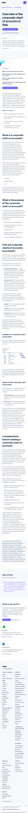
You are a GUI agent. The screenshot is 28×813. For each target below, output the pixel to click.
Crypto (4, 690)
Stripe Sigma (5, 721)
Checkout (4, 684)
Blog (3, 767)
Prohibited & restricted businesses (5, 778)
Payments (4, 712)
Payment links (5, 710)
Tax (3, 723)
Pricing (4, 674)
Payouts (4, 714)
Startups (17, 676)
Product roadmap (19, 763)
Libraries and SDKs (19, 753)
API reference (18, 747)
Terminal (4, 725)
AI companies (18, 700)
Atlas (3, 676)
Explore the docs (6, 654)
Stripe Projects (19, 755)
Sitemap (4, 784)
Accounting (17, 7)
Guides (4, 763)
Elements (4, 694)
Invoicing (4, 702)
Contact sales (15, 619)
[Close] (25, 806)
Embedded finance (20, 684)
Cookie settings (6, 786)
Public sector (18, 721)
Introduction (5, 68)
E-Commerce (18, 682)
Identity (4, 700)
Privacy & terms (6, 775)
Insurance (17, 710)
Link (3, 706)
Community (5, 769)
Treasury (4, 727)
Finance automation (20, 686)
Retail (16, 723)
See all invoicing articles (8, 577)
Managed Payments (7, 708)
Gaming (17, 704)
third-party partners (16, 425)
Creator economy (19, 702)
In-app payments (19, 690)
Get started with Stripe (9, 29)
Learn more (5, 48)
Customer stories (6, 765)
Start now (6, 619)
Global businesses (19, 688)
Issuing (4, 704)
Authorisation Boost (7, 678)
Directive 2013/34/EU (7, 192)
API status (17, 749)
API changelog (18, 751)
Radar (3, 716)
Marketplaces (18, 692)
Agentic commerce (20, 678)
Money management (20, 694)
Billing (3, 680)
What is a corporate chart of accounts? (12, 71)
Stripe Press (18, 769)
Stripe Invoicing (6, 413)
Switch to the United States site (10, 809)
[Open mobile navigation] (24, 2)
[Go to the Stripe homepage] (4, 666)
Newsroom (18, 767)
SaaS (16, 698)
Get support (5, 794)
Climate (4, 686)
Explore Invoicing (6, 637)
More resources (7, 7)
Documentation (19, 745)
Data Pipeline (5, 692)
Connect (4, 688)
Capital (4, 682)
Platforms (17, 696)
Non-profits (18, 715)
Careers (17, 765)
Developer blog (19, 757)
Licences (4, 782)
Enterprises (18, 674)
